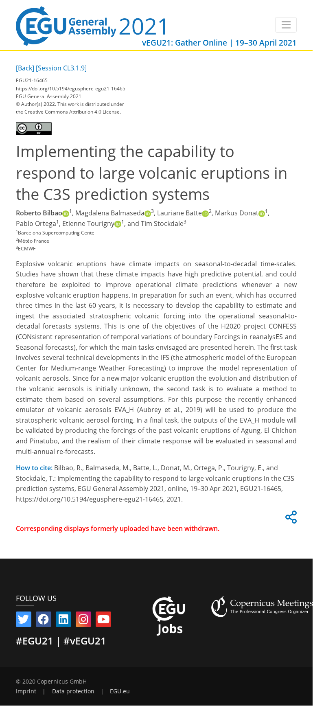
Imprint (26, 691)
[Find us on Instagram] (83, 620)
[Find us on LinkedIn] (63, 620)
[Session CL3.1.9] (61, 68)
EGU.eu (120, 691)
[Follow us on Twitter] (23, 620)
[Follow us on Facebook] (43, 620)
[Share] (289, 519)
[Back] (25, 68)
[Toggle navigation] (286, 25)
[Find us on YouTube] (103, 620)
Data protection (73, 691)
